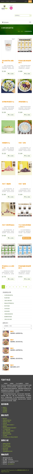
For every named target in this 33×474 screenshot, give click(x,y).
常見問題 (7, 1)
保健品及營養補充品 (9, 303)
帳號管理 (5, 412)
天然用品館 (7, 308)
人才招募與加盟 (6, 429)
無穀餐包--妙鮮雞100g (16, 332)
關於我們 (5, 418)
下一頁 (25, 287)
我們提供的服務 (6, 432)
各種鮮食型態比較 (7, 420)
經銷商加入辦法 (6, 421)
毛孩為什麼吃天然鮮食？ (9, 424)
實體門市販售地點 (7, 434)
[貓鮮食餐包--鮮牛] (6, 367)
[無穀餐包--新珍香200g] (6, 358)
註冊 (26, 1)
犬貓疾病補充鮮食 (8, 314)
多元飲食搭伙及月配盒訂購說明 (10, 437)
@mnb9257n (11, 464)
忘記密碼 (5, 410)
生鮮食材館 (7, 311)
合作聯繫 (5, 435)
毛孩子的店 (5, 449)
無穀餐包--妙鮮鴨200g (16, 349)
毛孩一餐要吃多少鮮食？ (9, 431)
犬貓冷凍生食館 (8, 319)
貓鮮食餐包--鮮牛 (15, 366)
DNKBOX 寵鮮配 (7, 446)
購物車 (6, 22)
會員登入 (5, 407)
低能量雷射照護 (8, 316)
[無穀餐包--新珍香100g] (6, 341)
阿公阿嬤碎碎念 (6, 445)
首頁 (19, 31)
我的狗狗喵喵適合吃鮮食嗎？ (10, 427)
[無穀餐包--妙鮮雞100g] (6, 333)
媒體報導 (5, 426)
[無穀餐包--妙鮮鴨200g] (6, 350)
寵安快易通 (5, 448)
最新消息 (2, 1)
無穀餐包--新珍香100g (16, 340)
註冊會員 (5, 409)
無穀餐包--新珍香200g (16, 357)
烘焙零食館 (7, 306)
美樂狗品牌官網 (13, 1)
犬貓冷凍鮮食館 (8, 300)
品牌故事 (5, 423)
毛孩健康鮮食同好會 (7, 451)
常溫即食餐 (7, 297)
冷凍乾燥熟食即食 (8, 295)
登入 (30, 1)
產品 (22, 31)
